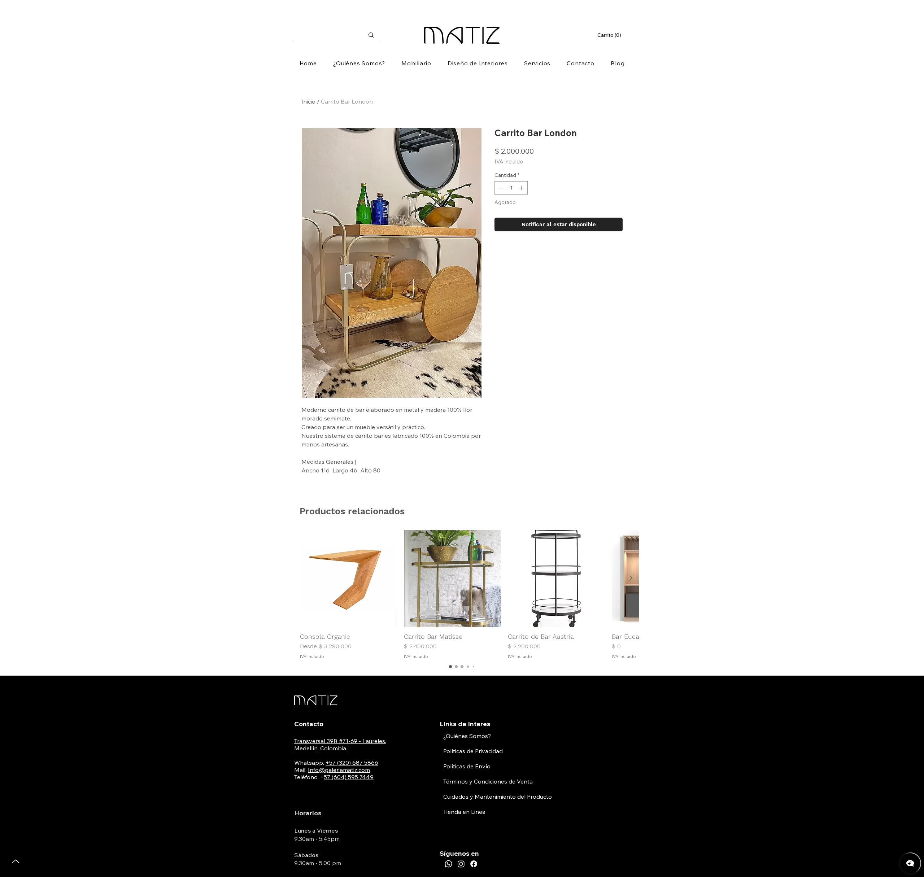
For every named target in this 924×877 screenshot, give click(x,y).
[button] (610, 35)
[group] (462, 595)
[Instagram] (461, 863)
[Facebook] (473, 863)
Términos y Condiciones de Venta (488, 781)
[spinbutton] (511, 188)
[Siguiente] (631, 578)
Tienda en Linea (464, 811)
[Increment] (522, 188)
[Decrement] (500, 188)
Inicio (308, 101)
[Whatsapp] (448, 863)
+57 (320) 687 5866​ (352, 762)
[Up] (15, 861)
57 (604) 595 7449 (349, 777)
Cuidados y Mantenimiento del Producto (497, 796)
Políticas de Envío (467, 766)
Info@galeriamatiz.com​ (339, 769)
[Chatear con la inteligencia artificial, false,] (910, 863)
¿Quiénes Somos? (467, 735)
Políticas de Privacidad (473, 751)
